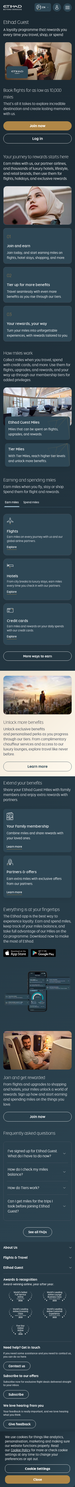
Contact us (17, 1366)
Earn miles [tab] (12, 502)
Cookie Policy (20, 1450)
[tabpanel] (37, 589)
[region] (37, 1459)
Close (37, 1479)
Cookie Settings (37, 1469)
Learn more (38, 766)
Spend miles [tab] (31, 502)
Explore (12, 547)
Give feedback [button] (20, 1424)
